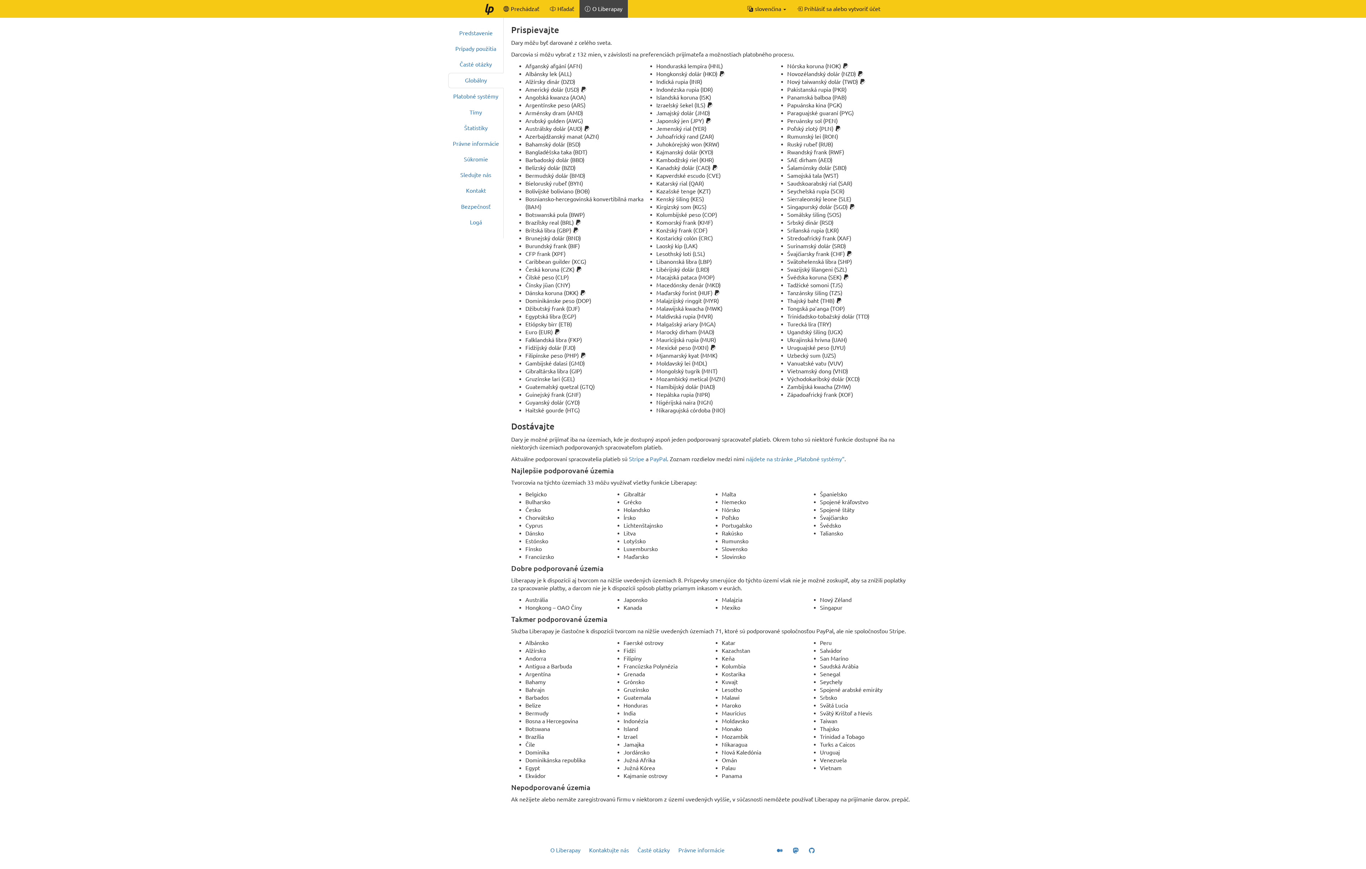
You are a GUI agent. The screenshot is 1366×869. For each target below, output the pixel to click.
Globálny (476, 80)
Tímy (476, 112)
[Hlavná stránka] (489, 9)
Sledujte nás (475, 175)
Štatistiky (476, 128)
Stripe (636, 459)
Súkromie (476, 159)
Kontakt (476, 190)
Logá (476, 222)
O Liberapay (565, 850)
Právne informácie (476, 143)
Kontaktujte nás (609, 850)
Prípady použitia (475, 49)
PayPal (658, 459)
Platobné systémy (475, 96)
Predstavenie (476, 33)
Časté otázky (476, 64)
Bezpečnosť (476, 206)
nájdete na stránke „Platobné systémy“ (795, 459)
